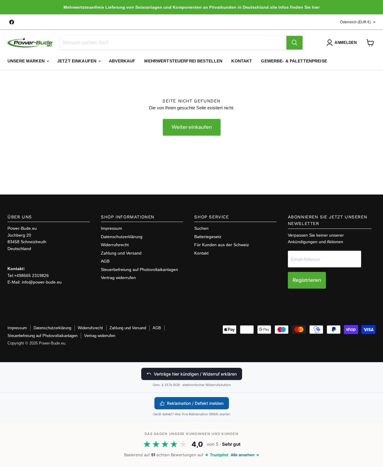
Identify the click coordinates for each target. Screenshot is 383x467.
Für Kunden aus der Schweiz (221, 244)
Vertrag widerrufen (118, 277)
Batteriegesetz (207, 236)
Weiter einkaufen (191, 127)
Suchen (201, 228)
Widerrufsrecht (115, 244)
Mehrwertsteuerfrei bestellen (183, 61)
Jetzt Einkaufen (77, 61)
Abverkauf (122, 61)
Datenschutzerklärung (121, 236)
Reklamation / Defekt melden (195, 403)
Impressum (111, 228)
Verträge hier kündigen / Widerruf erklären (195, 373)
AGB (105, 261)
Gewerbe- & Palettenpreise (294, 61)
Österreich (355, 22)
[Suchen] (294, 43)
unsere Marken (26, 61)
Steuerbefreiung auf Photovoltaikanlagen (139, 269)
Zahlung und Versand (121, 253)
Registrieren (307, 280)
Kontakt (241, 61)
